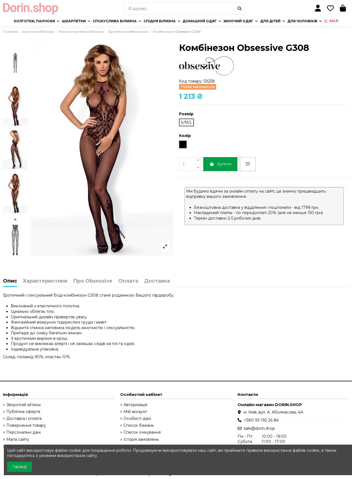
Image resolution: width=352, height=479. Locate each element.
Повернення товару (26, 425)
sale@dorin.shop (259, 428)
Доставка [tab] (157, 281)
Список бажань (138, 425)
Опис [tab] (10, 281)
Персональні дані (23, 432)
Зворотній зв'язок (23, 404)
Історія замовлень (141, 439)
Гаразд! (19, 466)
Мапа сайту (17, 439)
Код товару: (190, 81)
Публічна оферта (23, 411)
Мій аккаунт (135, 411)
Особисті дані (137, 418)
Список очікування (142, 432)
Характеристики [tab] (45, 281)
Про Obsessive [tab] (92, 281)
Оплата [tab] (128, 281)
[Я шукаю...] (239, 8)
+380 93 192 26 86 (261, 420)
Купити (224, 164)
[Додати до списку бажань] (248, 164)
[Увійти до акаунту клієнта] (318, 8)
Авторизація (135, 404)
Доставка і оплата (24, 418)
